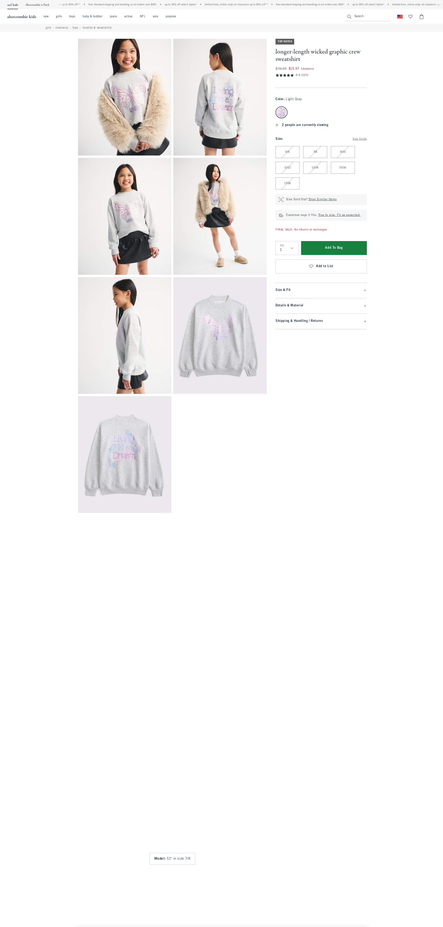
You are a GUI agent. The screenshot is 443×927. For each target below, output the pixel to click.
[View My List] (410, 16)
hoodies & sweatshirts (97, 28)
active (128, 16)
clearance (62, 28)
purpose (171, 16)
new (46, 16)
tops (75, 28)
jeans (113, 16)
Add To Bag (334, 247)
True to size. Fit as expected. (339, 215)
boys (72, 16)
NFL (142, 16)
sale (155, 16)
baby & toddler (92, 16)
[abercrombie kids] (21, 16)
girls (59, 16)
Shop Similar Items (322, 199)
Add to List (324, 266)
